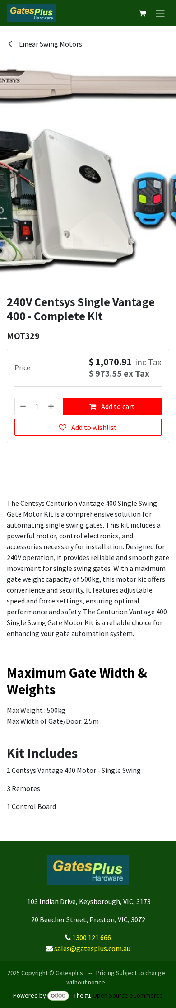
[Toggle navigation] (160, 13)
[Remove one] (22, 406)
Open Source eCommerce (128, 995)
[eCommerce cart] (142, 13)
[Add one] (51, 406)
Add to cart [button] (117, 406)
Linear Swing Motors (50, 43)
